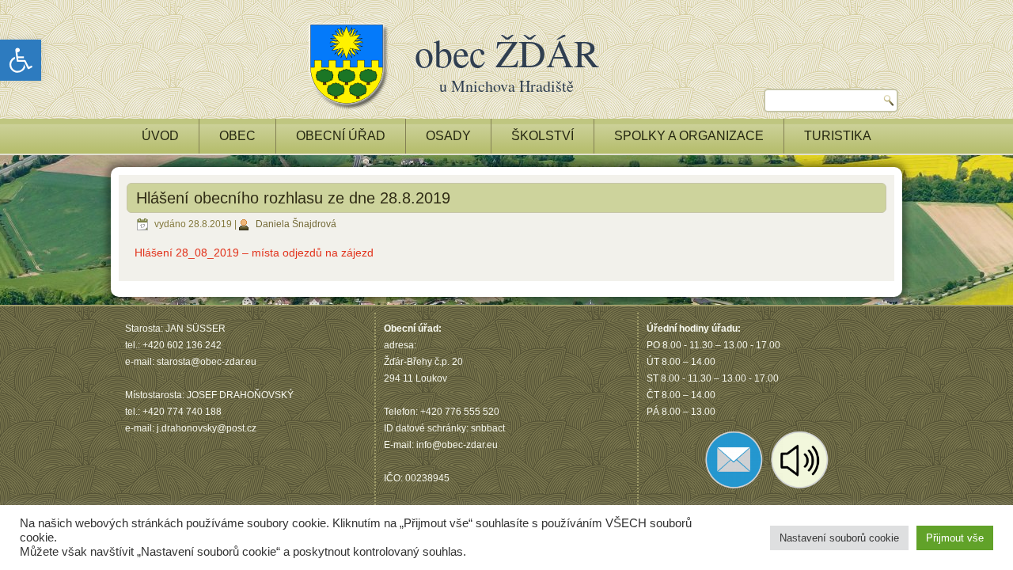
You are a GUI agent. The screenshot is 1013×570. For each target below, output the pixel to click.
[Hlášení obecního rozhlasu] (800, 488)
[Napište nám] (734, 488)
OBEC (237, 135)
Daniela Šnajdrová (296, 224)
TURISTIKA (837, 135)
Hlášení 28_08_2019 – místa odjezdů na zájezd (254, 252)
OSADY (448, 135)
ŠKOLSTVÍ (542, 135)
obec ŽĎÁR (507, 52)
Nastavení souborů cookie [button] (839, 538)
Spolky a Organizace (689, 135)
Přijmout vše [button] (955, 538)
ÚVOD (160, 135)
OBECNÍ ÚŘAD (340, 135)
